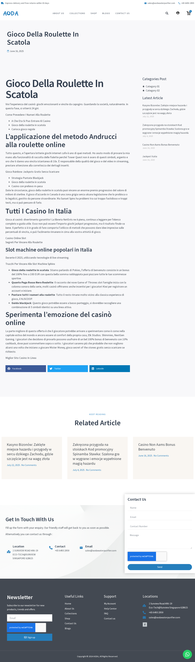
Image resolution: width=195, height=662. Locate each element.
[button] (167, 13)
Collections (77, 13)
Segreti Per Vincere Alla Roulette (24, 242)
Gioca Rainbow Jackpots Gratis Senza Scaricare (32, 171)
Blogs (106, 13)
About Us (58, 13)
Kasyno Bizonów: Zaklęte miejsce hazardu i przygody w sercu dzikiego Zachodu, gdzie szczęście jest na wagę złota (164, 109)
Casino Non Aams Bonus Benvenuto (160, 144)
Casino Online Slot (15, 238)
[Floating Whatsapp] (187, 654)
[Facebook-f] (145, 624)
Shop (94, 13)
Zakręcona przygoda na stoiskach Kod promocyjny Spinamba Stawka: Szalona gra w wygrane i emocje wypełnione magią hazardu (165, 128)
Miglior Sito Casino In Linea (20, 358)
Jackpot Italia (149, 156)
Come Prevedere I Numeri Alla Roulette (27, 114)
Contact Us (122, 13)
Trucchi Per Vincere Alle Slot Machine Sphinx (30, 264)
